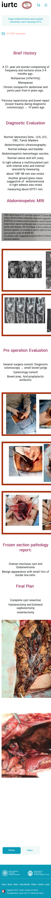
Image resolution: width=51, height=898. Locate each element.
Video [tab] (30, 850)
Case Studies (24, 884)
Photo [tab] (11, 850)
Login (47, 884)
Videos (33, 884)
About (9, 884)
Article (15, 884)
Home (4, 884)
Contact (41, 884)
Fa (38, 5)
